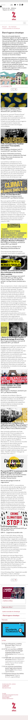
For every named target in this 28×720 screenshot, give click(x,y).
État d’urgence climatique (11, 615)
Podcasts (4, 620)
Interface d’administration (7, 698)
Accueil (4, 27)
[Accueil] (14, 16)
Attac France (18, 654)
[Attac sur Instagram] (20, 4)
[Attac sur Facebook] (18, 4)
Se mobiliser (12, 27)
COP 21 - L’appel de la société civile (14, 551)
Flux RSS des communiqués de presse (10, 694)
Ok (11, 4)
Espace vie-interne (9, 10)
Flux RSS (4, 693)
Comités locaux (5, 686)
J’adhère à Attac (8, 601)
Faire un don (6, 8)
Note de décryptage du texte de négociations (14, 490)
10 (15, 89)
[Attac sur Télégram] (1, 6)
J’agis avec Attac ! (7, 607)
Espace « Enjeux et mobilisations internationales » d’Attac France (14, 661)
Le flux (4, 640)
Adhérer (13, 8)
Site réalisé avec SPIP (6, 696)
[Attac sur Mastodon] (23, 4)
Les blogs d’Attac (5, 685)
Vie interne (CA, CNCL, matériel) (9, 684)
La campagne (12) (6, 86)
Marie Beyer (18, 670)
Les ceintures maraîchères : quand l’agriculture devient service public (13, 668)
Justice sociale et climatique (11, 28)
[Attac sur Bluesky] (15, 4)
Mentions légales (5, 697)
